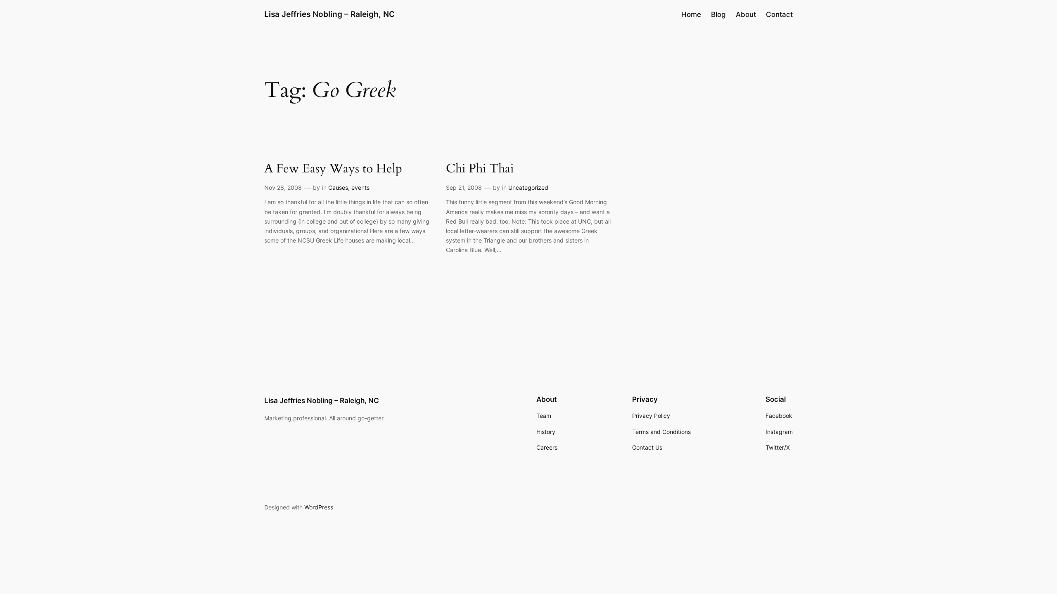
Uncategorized (528, 187)
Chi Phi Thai (480, 169)
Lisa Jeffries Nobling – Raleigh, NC (329, 14)
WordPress (318, 507)
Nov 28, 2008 (283, 187)
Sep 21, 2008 (464, 187)
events (360, 187)
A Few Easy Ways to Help (333, 169)
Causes (338, 187)
